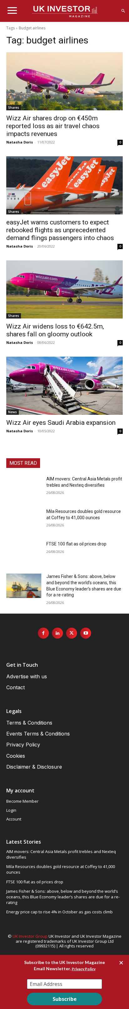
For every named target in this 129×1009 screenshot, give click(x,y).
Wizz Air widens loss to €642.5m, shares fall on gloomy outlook (55, 330)
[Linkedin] (57, 633)
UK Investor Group (30, 936)
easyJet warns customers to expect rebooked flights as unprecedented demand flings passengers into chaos (60, 230)
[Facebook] (43, 633)
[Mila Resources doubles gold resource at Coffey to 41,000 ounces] (23, 521)
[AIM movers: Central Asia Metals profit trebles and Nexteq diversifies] (23, 488)
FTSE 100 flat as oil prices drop (76, 543)
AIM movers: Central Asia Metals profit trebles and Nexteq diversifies (61, 854)
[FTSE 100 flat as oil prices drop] (23, 553)
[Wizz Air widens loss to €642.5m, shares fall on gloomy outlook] (64, 289)
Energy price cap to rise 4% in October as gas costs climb (59, 912)
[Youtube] (85, 633)
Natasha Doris (19, 142)
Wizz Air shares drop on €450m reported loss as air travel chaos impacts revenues (53, 126)
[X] (71, 633)
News (12, 412)
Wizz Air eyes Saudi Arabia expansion (61, 422)
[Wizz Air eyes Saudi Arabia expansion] (64, 386)
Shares (13, 107)
